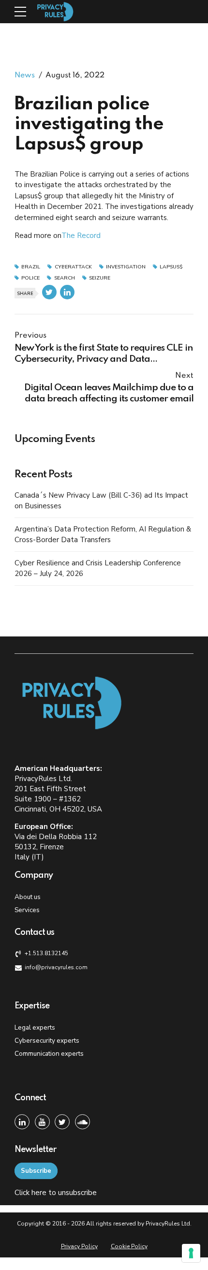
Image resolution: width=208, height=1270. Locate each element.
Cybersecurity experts (47, 1040)
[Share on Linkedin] (67, 292)
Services (27, 910)
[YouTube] (42, 1121)
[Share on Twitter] (49, 292)
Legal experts (35, 1027)
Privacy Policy (79, 1246)
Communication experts (49, 1053)
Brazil (30, 267)
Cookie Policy (129, 1246)
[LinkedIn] (22, 1121)
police (30, 278)
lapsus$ (171, 267)
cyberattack (73, 267)
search (64, 278)
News (25, 75)
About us (28, 896)
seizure (99, 278)
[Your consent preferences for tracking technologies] (191, 1253)
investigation (126, 267)
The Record (81, 235)
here (38, 1192)
